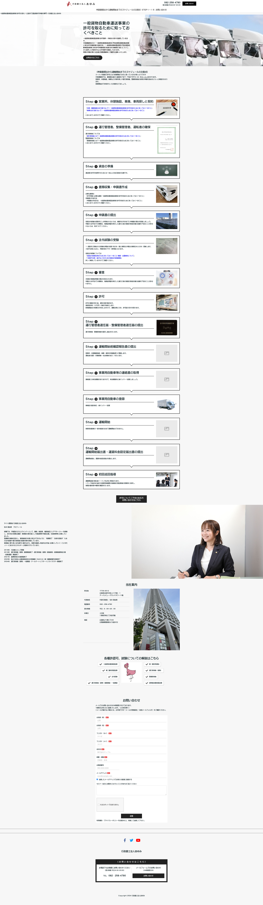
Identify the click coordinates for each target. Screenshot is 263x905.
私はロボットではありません (109, 804)
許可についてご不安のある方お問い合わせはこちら (131, 499)
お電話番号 (100, 765)
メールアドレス (102, 773)
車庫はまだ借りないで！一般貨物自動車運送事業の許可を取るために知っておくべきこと (116, 110)
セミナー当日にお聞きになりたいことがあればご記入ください (117, 784)
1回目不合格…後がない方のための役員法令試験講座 (104, 258)
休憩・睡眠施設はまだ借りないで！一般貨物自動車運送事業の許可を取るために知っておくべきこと (119, 108)
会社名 (99, 749)
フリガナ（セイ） (102, 733)
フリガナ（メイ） (102, 741)
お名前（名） (101, 725)
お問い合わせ (189, 3)
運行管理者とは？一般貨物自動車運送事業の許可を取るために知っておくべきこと (113, 136)
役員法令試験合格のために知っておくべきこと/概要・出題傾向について (110, 255)
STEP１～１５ (148, 10)
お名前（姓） (101, 717)
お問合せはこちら (92, 57)
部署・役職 (100, 757)
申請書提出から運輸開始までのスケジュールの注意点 (118, 10)
